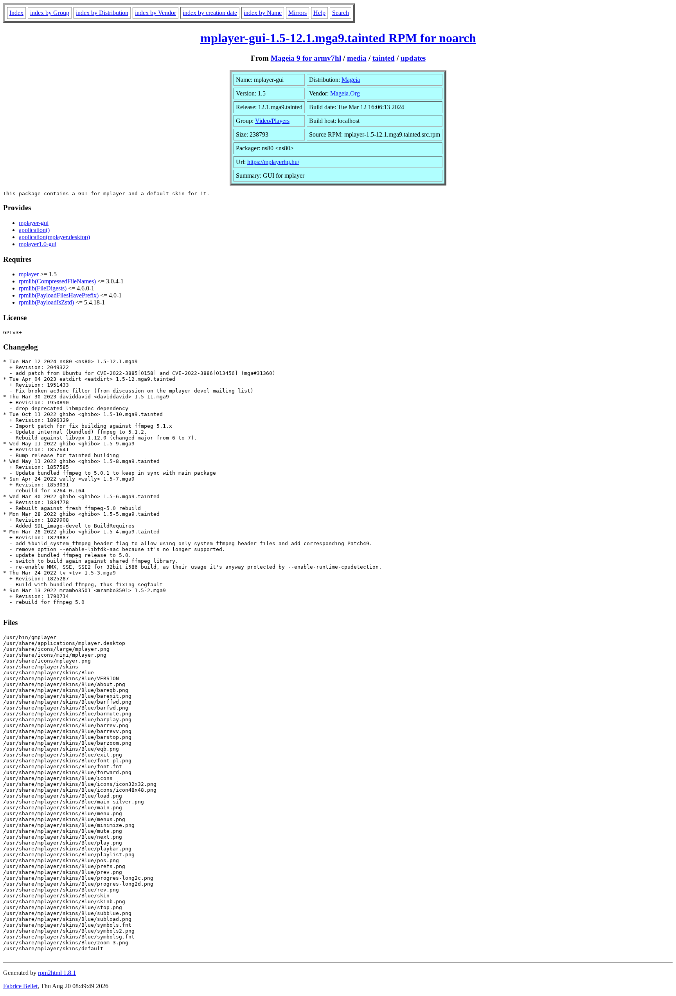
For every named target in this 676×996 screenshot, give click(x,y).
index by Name (263, 12)
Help (319, 12)
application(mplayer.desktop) (54, 237)
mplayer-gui (34, 223)
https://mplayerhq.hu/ (273, 161)
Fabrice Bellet (20, 986)
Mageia (351, 79)
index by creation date (210, 12)
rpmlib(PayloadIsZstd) (46, 302)
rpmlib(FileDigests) (43, 288)
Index (16, 12)
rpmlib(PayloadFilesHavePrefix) (59, 295)
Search (340, 12)
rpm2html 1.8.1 (57, 972)
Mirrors (297, 12)
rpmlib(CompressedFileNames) (57, 281)
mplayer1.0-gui (37, 244)
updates (413, 58)
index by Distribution (102, 12)
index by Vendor (155, 12)
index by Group (49, 12)
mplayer (29, 274)
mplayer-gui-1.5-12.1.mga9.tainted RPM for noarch (338, 38)
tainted (383, 58)
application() (34, 230)
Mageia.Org (345, 93)
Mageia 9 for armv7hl (306, 58)
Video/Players (272, 120)
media (357, 58)
